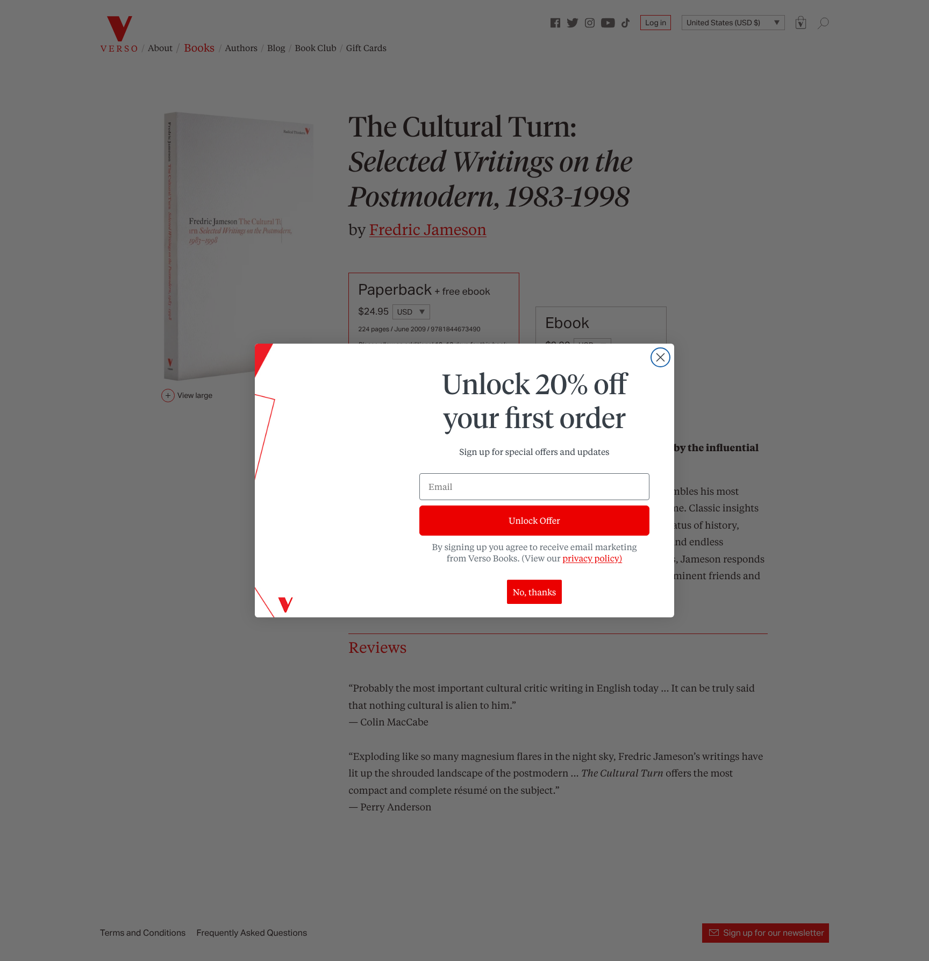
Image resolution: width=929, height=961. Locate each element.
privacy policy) (592, 558)
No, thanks (534, 591)
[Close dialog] (660, 357)
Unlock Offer (534, 520)
